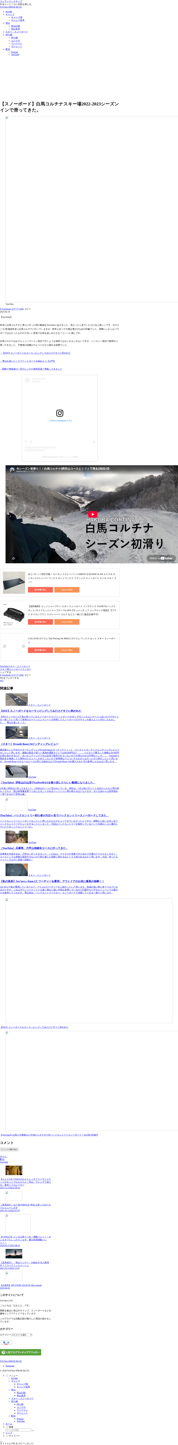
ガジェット (22, 1413)
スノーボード (15, 669)
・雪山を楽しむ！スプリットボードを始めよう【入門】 (28, 361)
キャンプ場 (22, 1384)
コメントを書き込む (9, 1149)
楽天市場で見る (40, 590)
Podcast (20, 1419)
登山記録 (21, 1392)
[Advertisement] (89, 78)
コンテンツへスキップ (11, 1)
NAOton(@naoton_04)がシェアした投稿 (59, 457)
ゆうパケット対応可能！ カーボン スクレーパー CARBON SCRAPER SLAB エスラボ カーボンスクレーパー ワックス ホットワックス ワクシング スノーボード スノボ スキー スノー (72, 578)
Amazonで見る (66, 590)
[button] (27, 309)
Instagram (10, 1366)
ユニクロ (21, 1407)
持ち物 (14, 1401)
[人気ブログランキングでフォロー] (20, 1355)
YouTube (4, 666)
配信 (13, 1416)
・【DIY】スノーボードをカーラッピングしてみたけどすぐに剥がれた (35, 353)
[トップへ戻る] (1, 1441)
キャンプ (15, 1381)
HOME (14, 1378)
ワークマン (22, 1410)
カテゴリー (5, 1335)
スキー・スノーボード (19, 666)
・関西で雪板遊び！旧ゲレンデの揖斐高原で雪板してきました (31, 369)
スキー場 (4, 669)
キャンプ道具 (23, 1387)
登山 (13, 1390)
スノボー (26, 669)
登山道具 (21, 1395)
